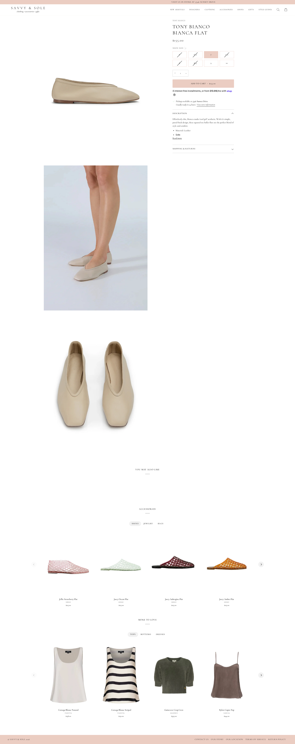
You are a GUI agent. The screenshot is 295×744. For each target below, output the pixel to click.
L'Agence (174, 713)
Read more (177, 138)
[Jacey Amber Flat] (226, 564)
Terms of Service (255, 739)
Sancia (227, 713)
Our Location (234, 739)
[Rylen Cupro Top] (226, 675)
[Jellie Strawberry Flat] (68, 564)
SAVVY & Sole (18, 739)
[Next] (261, 564)
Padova (68, 713)
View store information (206, 104)
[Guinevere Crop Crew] (174, 675)
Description (180, 113)
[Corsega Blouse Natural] (68, 675)
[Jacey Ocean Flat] (121, 564)
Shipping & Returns (184, 149)
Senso (68, 602)
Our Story (217, 739)
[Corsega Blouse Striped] (121, 675)
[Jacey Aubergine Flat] (174, 564)
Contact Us (202, 739)
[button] (194, 9)
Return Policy (277, 739)
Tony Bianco (179, 21)
